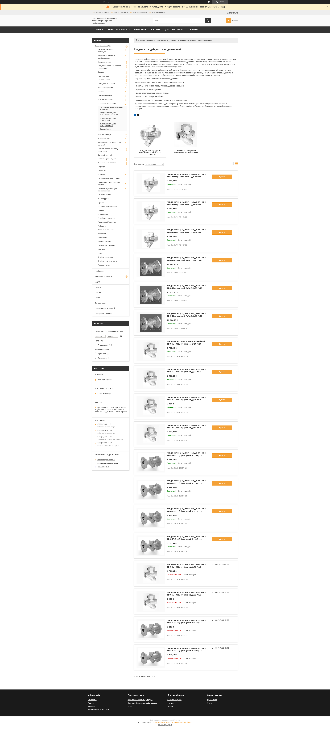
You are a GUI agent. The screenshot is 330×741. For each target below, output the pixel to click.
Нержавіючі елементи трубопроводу (106, 57)
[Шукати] (208, 20)
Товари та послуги (117, 30)
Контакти (155, 30)
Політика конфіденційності (182, 722)
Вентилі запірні (104, 80)
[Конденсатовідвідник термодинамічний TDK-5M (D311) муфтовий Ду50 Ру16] (151, 601)
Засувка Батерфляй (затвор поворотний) (109, 67)
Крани (130, 706)
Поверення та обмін (103, 314)
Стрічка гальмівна (105, 257)
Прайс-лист (140, 30)
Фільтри (101, 91)
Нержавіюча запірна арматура (106, 50)
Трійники (101, 174)
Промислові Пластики (107, 222)
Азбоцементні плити (106, 230)
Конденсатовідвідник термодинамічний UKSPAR (186, 151)
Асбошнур (102, 226)
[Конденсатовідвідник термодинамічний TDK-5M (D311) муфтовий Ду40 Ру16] (151, 573)
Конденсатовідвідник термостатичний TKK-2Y (109, 114)
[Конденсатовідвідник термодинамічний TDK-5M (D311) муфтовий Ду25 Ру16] (151, 406)
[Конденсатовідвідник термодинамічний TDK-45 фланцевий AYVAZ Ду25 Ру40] (151, 322)
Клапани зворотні (174, 700)
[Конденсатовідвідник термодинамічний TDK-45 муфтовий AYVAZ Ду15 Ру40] (151, 183)
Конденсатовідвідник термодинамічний (108, 125)
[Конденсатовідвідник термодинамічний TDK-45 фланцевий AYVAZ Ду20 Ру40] (151, 295)
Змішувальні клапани (106, 84)
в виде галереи (233, 164)
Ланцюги (101, 249)
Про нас (98, 292)
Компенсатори (104, 139)
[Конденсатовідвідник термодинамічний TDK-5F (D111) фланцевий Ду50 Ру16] (151, 657)
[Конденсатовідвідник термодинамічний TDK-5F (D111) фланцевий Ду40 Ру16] (151, 545)
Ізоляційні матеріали (106, 245)
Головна (99, 30)
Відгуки (194, 30)
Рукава (101, 203)
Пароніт (101, 210)
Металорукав (103, 199)
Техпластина (103, 214)
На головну (92, 700)
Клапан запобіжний (105, 99)
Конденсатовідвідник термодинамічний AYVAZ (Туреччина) (150, 152)
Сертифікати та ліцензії (105, 308)
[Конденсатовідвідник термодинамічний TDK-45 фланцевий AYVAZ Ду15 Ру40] (151, 267)
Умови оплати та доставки (98, 709)
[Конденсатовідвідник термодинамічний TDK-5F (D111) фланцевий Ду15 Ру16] (151, 629)
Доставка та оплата (175, 30)
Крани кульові (103, 76)
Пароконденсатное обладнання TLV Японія (111, 108)
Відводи (101, 167)
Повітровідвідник (105, 95)
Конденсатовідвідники (166, 40)
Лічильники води (104, 135)
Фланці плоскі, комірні (107, 163)
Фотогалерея (100, 303)
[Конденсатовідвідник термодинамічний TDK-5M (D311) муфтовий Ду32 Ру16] (151, 434)
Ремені (100, 253)
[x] (138, 116)
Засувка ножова (104, 62)
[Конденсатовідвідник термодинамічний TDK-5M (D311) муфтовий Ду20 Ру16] (151, 378)
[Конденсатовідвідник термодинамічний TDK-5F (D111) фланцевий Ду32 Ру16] (151, 518)
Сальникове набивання (107, 206)
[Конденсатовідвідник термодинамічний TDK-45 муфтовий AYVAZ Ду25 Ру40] (151, 239)
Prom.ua (177, 720)
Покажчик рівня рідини (107, 159)
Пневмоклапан (104, 265)
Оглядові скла (105, 129)
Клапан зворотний (105, 88)
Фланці (170, 706)
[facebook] (135, 116)
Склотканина (103, 238)
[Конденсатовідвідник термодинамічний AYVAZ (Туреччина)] (150, 134)
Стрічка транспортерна (107, 261)
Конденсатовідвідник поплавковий (108, 119)
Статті (97, 298)
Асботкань (102, 234)
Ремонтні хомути (104, 195)
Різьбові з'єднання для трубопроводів (107, 190)
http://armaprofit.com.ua (106, 460)
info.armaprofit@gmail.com (107, 463)
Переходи (102, 171)
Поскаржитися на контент (162, 722)
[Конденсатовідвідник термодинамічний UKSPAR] (186, 134)
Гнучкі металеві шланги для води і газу (109, 150)
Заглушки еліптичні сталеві (109, 178)
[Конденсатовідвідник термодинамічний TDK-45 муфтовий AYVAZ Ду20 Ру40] (151, 211)
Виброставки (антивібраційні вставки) (109, 143)
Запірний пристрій (105, 155)
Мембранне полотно (106, 218)
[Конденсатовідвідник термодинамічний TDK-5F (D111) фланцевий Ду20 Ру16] (151, 462)
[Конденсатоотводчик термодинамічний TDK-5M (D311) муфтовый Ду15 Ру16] (151, 350)
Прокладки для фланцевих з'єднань (109, 183)
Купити (222, 177)
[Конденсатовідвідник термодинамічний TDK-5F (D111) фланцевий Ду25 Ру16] (151, 490)
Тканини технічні (104, 241)
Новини (98, 287)
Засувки (101, 72)
